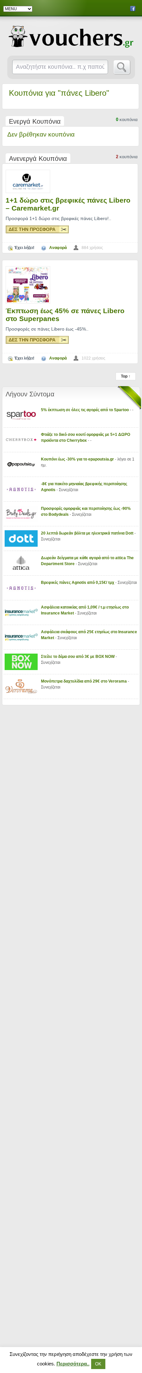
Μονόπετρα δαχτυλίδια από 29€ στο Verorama (84, 681)
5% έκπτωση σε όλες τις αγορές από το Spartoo (85, 410)
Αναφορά (58, 247)
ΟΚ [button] (98, 1363)
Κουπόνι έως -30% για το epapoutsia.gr (78, 459)
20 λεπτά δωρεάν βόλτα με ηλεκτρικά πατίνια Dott (87, 533)
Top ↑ (125, 376)
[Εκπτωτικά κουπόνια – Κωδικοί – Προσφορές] (71, 36)
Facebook (132, 8)
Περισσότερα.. (72, 1363)
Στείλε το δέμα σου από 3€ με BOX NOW (78, 656)
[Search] (122, 67)
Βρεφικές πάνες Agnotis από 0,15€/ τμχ (78, 582)
